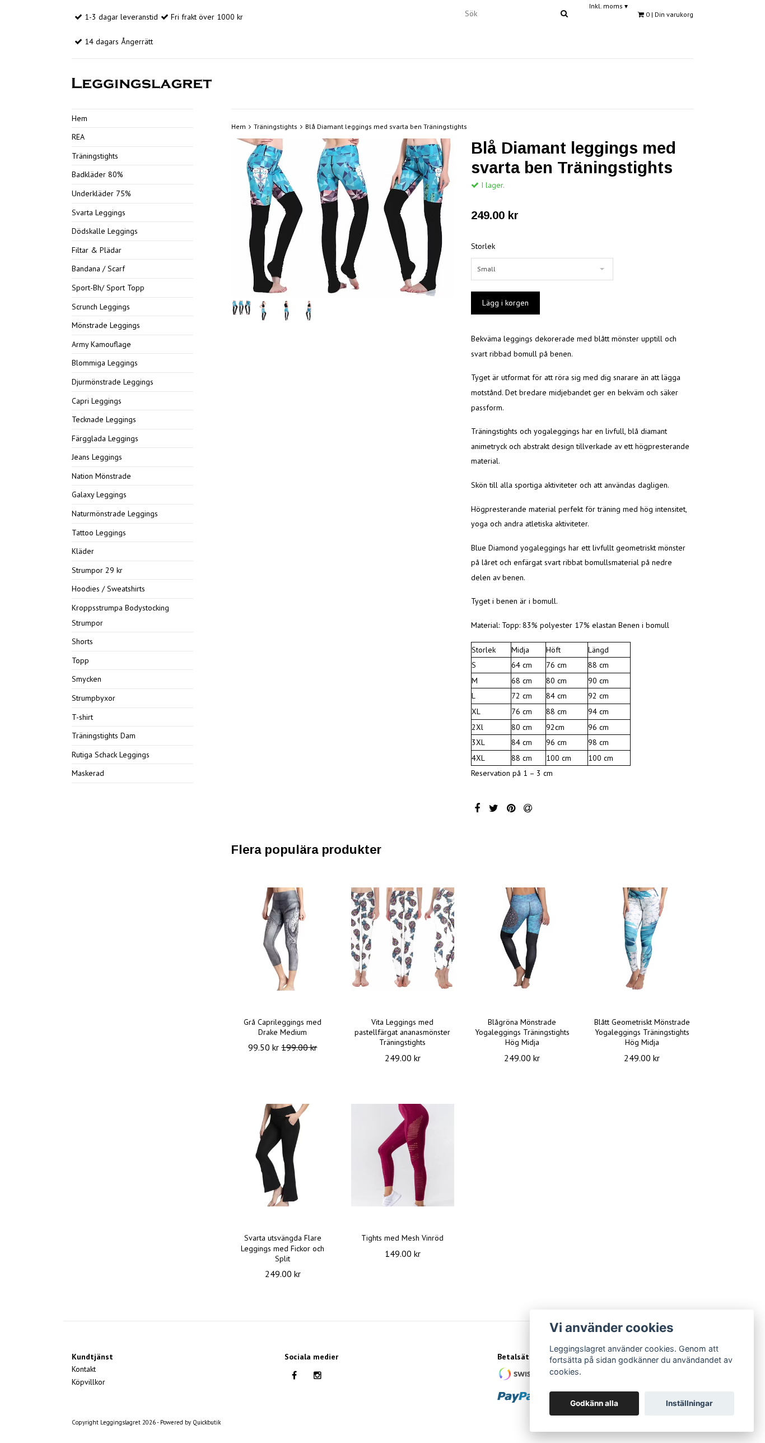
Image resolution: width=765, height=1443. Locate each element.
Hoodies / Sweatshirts (108, 589)
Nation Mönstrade (101, 476)
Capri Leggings (97, 401)
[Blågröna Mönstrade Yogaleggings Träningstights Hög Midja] (522, 939)
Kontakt (84, 1369)
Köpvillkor (88, 1382)
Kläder (83, 551)
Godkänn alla (594, 1403)
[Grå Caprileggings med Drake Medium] (282, 939)
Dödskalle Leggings (105, 231)
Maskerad (88, 773)
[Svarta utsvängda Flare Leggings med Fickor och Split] (282, 1155)
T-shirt (82, 717)
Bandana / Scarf (98, 268)
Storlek (483, 246)
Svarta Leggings (98, 212)
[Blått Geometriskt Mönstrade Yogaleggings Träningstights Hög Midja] (641, 939)
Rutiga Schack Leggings (111, 755)
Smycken (86, 679)
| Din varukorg (669, 14)
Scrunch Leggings (101, 307)
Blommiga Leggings (105, 363)
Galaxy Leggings (99, 494)
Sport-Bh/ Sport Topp (108, 288)
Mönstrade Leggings (106, 325)
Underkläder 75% (101, 193)
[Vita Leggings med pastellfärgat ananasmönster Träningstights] (402, 939)
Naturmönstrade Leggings (115, 513)
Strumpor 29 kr (97, 570)
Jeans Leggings (97, 457)
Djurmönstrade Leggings (112, 382)
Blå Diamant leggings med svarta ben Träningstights (386, 126)
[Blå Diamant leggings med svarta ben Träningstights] (342, 218)
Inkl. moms (608, 6)
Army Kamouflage (101, 344)
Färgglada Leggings (105, 438)
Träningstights (95, 156)
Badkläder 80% (97, 174)
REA (78, 137)
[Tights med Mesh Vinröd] (402, 1155)
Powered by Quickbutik (190, 1422)
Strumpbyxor (93, 698)
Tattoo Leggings (99, 533)
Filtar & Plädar (97, 250)
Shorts (82, 641)
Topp (80, 660)
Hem (79, 118)
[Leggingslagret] (142, 81)
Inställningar (689, 1403)
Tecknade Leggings (104, 419)
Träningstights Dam (104, 735)
